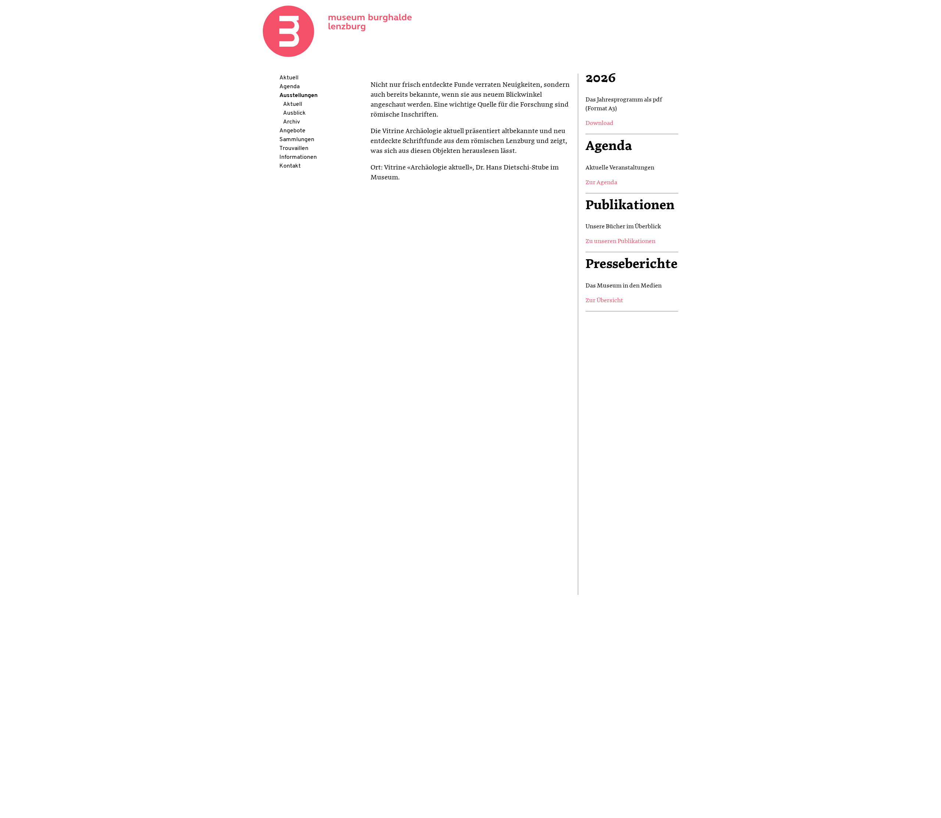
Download (599, 123)
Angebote (292, 131)
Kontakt (290, 166)
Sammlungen (296, 140)
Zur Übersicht (604, 301)
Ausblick (294, 113)
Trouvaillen (293, 148)
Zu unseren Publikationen (620, 241)
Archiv (291, 122)
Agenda (289, 87)
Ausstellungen (298, 96)
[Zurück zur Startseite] (337, 31)
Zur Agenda (601, 183)
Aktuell (288, 78)
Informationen (298, 157)
